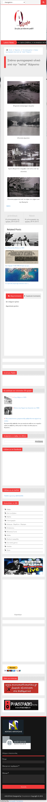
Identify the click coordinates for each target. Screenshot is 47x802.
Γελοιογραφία (11, 520)
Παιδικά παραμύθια (13, 539)
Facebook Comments (33, 296)
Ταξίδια (9, 546)
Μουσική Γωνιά (12, 532)
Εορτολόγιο (18, 615)
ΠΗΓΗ (8, 206)
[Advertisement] (23, 644)
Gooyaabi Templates (16, 801)
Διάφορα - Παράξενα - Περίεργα (16, 524)
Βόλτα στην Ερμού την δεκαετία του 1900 (26, 408)
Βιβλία (9, 517)
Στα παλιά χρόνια (27, 50)
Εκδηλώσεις (10, 528)
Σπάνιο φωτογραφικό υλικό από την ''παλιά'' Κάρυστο (22, 51)
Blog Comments (15, 296)
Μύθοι (9, 535)
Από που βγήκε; (11, 513)
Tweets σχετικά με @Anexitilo (13, 496)
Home (10, 50)
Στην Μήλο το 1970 (20, 397)
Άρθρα (9, 509)
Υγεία (8, 550)
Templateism (26, 796)
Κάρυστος (17, 50)
